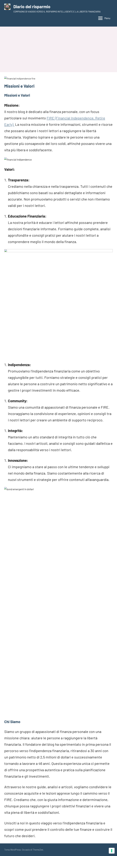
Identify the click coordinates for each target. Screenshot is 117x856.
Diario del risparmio (31, 6)
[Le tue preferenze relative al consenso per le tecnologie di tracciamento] (112, 851)
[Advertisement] (58, 49)
